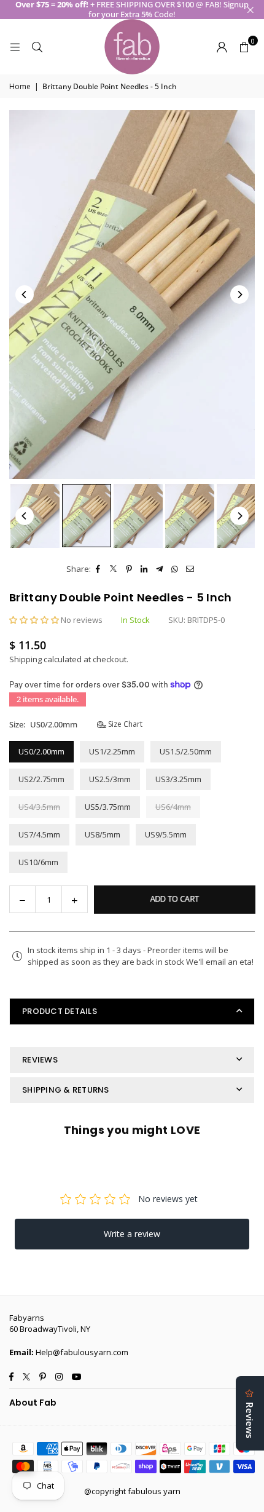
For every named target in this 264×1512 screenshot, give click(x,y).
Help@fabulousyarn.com (82, 1352)
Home (20, 87)
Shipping (25, 659)
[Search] (37, 46)
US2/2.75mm (41, 779)
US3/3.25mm (178, 779)
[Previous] (24, 294)
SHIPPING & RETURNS (65, 1090)
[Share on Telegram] (160, 568)
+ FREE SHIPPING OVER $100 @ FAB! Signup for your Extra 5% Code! (132, 9)
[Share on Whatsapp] (175, 568)
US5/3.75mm (108, 806)
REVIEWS (40, 1060)
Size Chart (124, 724)
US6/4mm (173, 806)
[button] (244, 47)
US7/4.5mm (39, 834)
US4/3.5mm (39, 806)
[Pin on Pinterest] (129, 568)
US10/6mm (38, 862)
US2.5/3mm (110, 779)
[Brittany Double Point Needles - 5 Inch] (35, 516)
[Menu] (15, 46)
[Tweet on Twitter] (113, 568)
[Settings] (222, 47)
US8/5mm (102, 834)
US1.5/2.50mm (186, 751)
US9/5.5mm (166, 834)
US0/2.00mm (41, 751)
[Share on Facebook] (98, 568)
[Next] (239, 294)
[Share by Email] (190, 568)
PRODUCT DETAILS (59, 1011)
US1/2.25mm (112, 751)
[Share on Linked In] (144, 568)
